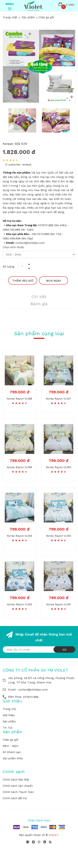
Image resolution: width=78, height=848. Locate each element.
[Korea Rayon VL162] (19, 576)
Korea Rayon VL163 (58, 535)
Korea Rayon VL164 (19, 535)
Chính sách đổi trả (15, 798)
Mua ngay (53, 280)
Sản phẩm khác (13, 758)
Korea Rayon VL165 (58, 467)
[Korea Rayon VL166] (19, 438)
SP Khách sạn (12, 752)
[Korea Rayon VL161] (58, 576)
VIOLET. (54, 835)
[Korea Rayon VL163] (58, 507)
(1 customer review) (18, 164)
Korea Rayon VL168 (19, 398)
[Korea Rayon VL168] (19, 370)
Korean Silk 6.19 (15, 144)
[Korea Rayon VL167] (58, 370)
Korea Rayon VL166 (19, 467)
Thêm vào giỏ (22, 280)
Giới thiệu (9, 715)
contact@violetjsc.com (33, 689)
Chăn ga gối (10, 739)
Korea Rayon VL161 (58, 604)
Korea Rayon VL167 (58, 398)
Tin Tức (8, 727)
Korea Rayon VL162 (19, 604)
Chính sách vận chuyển (18, 785)
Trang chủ (9, 709)
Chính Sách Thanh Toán (18, 792)
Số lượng (8, 266)
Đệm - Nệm (10, 746)
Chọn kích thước (13, 247)
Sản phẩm (9, 721)
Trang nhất (10, 17)
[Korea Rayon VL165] (58, 438)
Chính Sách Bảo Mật (16, 779)
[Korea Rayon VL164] (19, 507)
